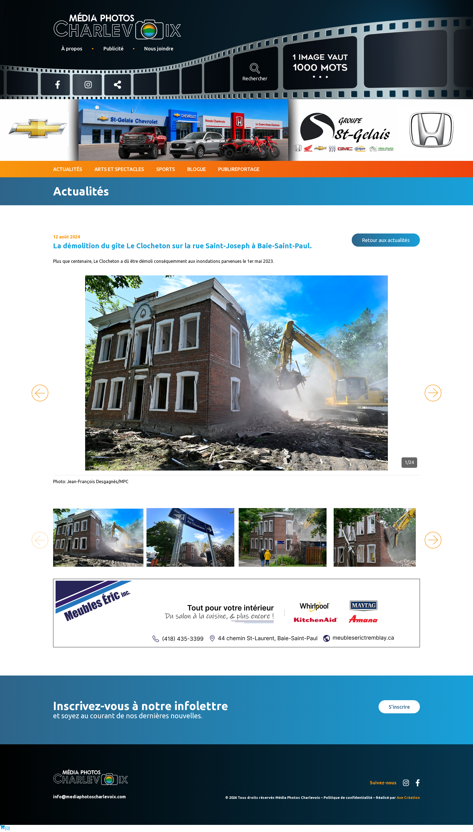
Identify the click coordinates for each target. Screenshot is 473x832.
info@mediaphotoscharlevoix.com (89, 796)
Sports (165, 169)
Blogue (196, 169)
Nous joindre (158, 48)
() (7, 828)
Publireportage (238, 169)
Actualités (67, 169)
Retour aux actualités (386, 240)
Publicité (113, 48)
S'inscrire (399, 707)
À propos (71, 48)
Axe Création (408, 797)
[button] (433, 393)
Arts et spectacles (119, 169)
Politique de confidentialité (348, 797)
